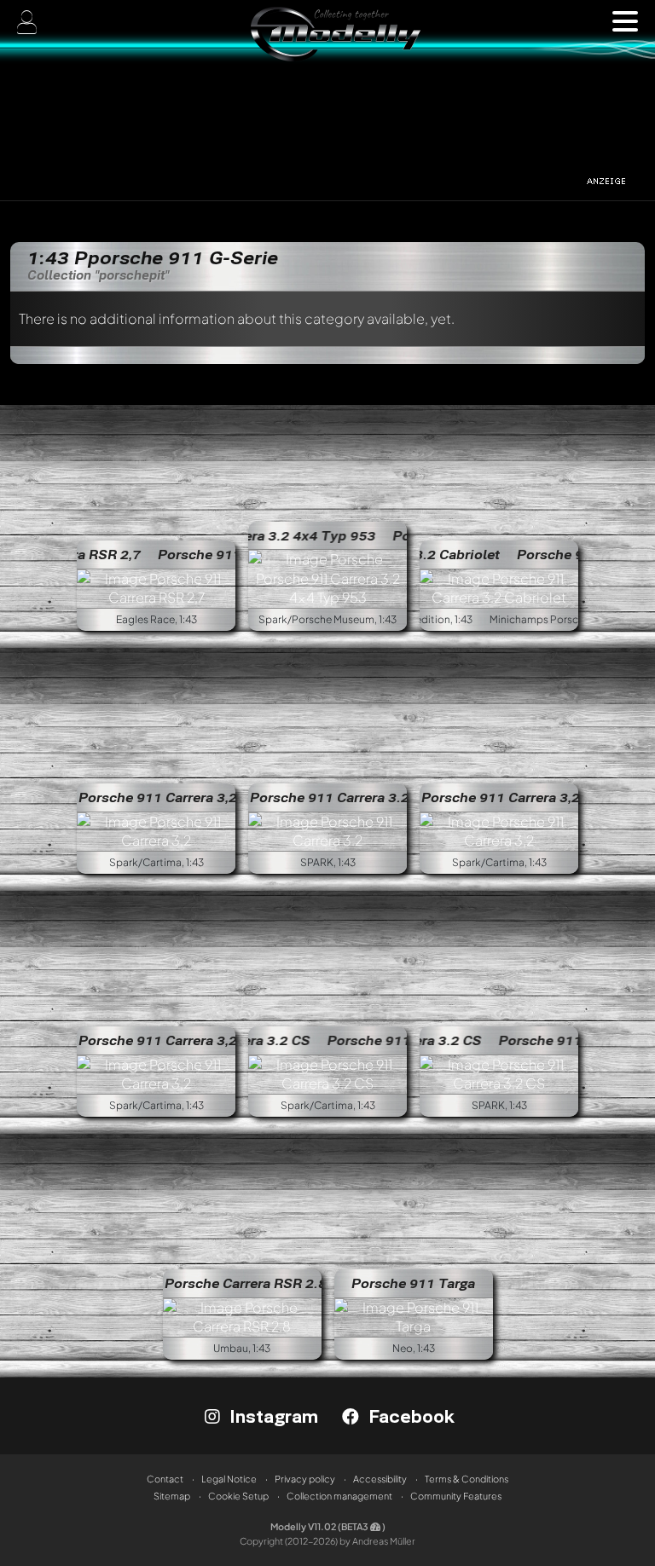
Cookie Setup (238, 1495)
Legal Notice (229, 1478)
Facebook (409, 1416)
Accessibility (380, 1478)
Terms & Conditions (466, 1478)
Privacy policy (305, 1478)
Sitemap (172, 1495)
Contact (165, 1478)
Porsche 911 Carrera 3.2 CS (376, 1040)
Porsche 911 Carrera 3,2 (157, 797)
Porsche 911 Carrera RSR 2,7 (209, 554)
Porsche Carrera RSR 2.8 (246, 1283)
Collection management (339, 1495)
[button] (625, 21)
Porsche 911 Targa (413, 1283)
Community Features (455, 1495)
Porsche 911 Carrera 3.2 (329, 797)
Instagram (271, 1416)
